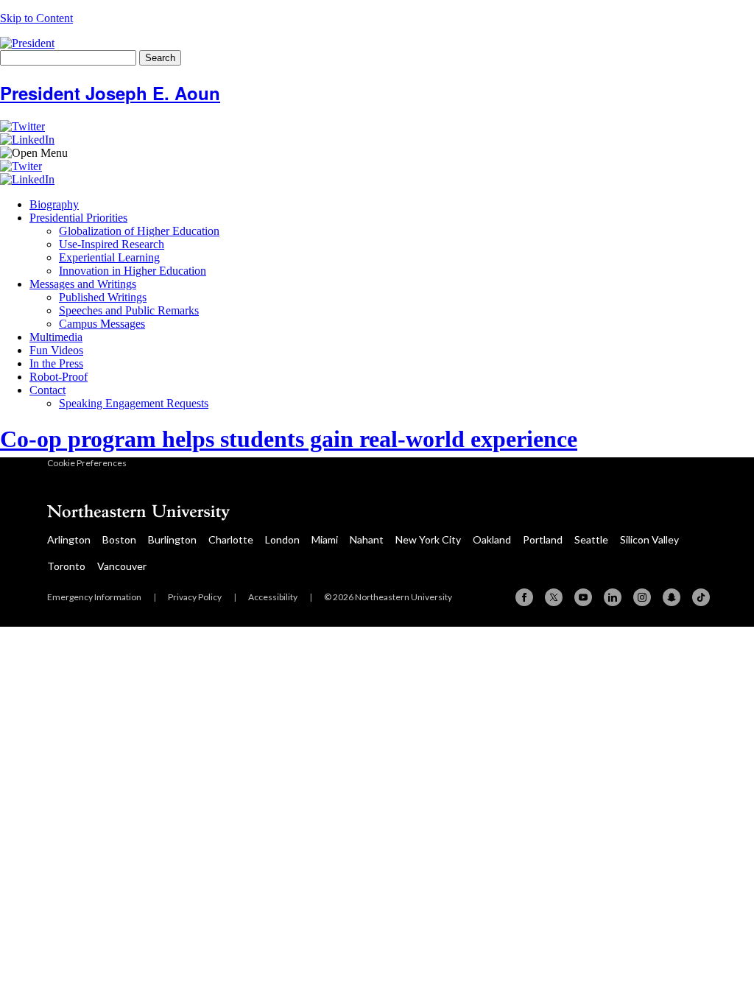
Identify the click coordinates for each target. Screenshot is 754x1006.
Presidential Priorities (78, 217)
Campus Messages (102, 323)
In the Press (56, 363)
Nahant (367, 539)
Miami (324, 539)
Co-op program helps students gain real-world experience (288, 439)
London (282, 539)
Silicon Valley (649, 539)
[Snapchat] (671, 597)
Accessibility (272, 596)
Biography (54, 204)
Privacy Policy (195, 596)
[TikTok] (701, 597)
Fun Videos (56, 350)
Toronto (66, 566)
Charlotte (230, 539)
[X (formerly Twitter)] (554, 597)
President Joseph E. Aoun (110, 92)
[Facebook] (524, 597)
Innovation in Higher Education (132, 270)
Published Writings (103, 297)
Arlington (69, 539)
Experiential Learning (109, 257)
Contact (47, 390)
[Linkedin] (612, 597)
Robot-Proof (58, 376)
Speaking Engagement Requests (133, 403)
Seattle (591, 539)
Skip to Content (36, 18)
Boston (119, 539)
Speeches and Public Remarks (129, 310)
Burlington (172, 539)
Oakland (492, 539)
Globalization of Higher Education (139, 231)
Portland (543, 539)
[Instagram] (642, 597)
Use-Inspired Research (111, 244)
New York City (428, 539)
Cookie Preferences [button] (87, 462)
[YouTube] (583, 597)
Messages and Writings (82, 284)
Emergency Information (94, 596)
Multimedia (55, 337)
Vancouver (122, 566)
